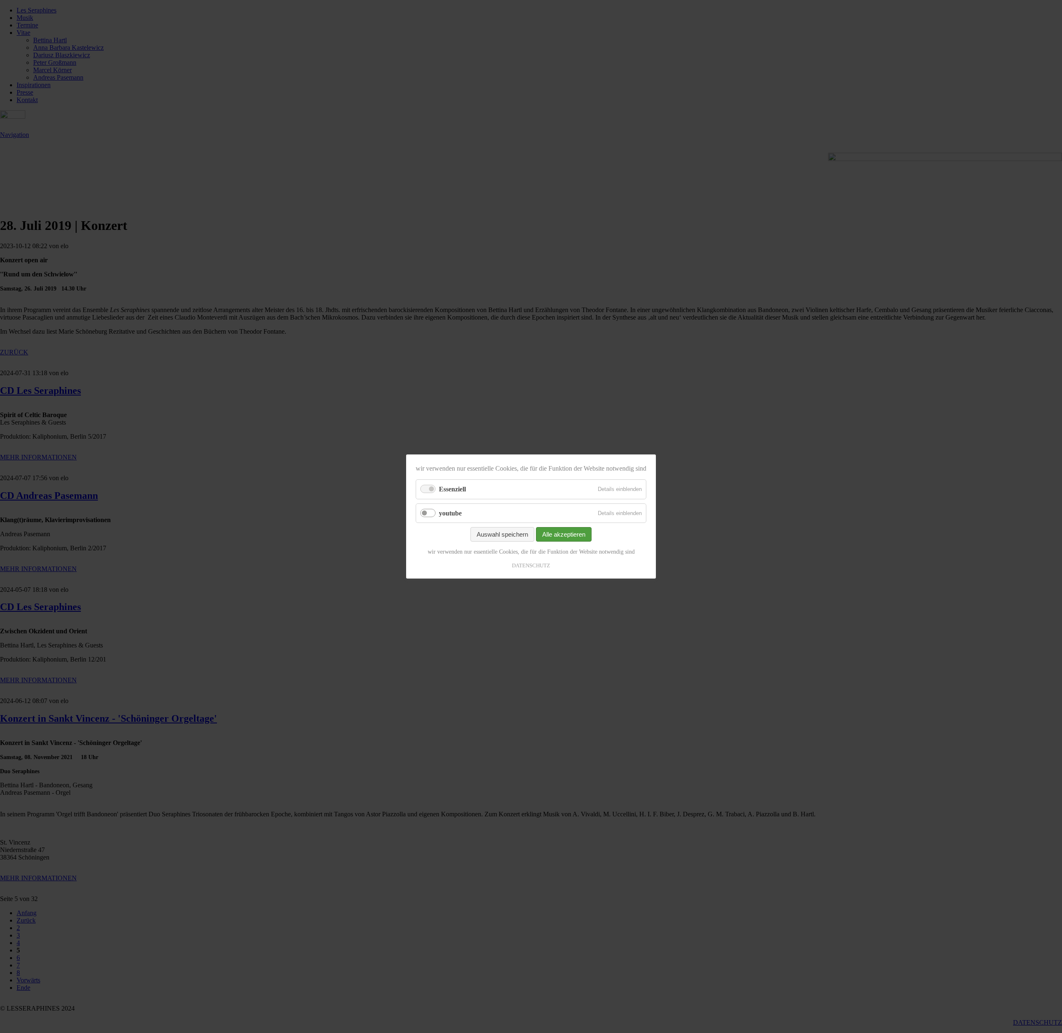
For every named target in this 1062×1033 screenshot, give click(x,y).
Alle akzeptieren (563, 534)
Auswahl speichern (502, 534)
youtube (450, 512)
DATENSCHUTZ (531, 565)
